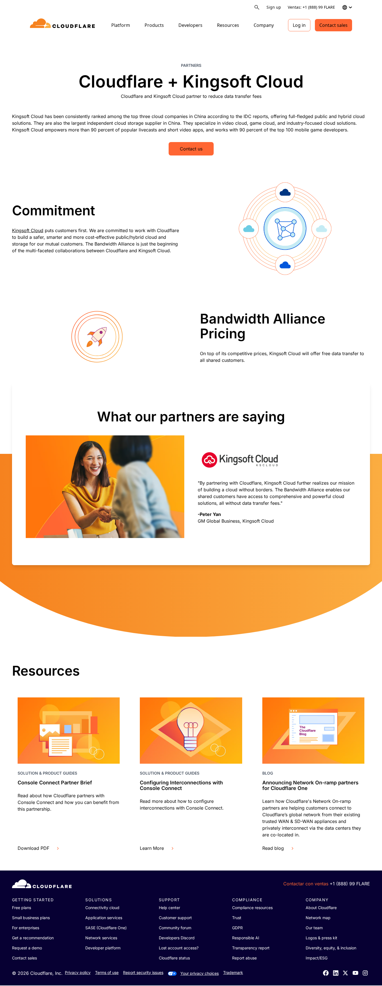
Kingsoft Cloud (27, 230)
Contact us (191, 149)
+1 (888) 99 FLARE (350, 883)
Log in (299, 25)
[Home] (63, 25)
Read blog (273, 848)
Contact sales (333, 25)
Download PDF (33, 848)
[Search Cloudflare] (257, 7)
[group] (191, 474)
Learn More (152, 848)
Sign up (274, 7)
